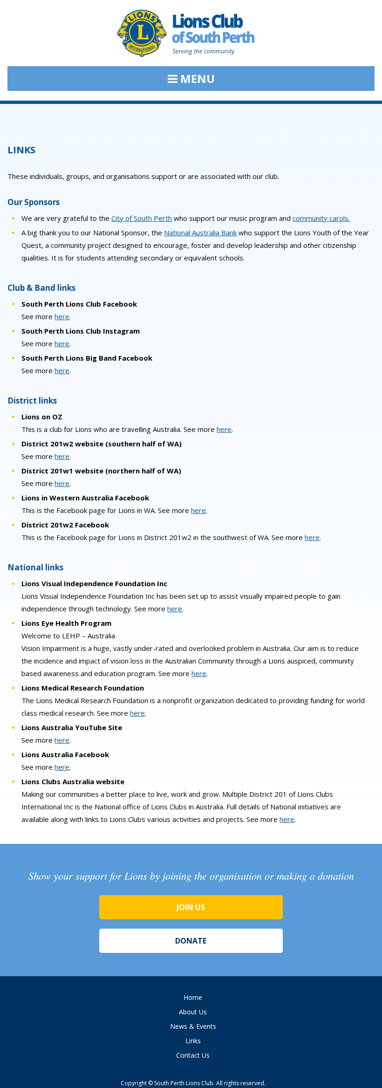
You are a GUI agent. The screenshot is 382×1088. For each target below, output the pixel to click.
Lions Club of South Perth (191, 38)
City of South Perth (141, 218)
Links (193, 1040)
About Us (193, 1011)
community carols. (321, 218)
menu (196, 78)
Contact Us (193, 1055)
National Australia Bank (200, 232)
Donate (190, 941)
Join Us (191, 907)
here (62, 316)
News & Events (193, 1026)
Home (193, 997)
